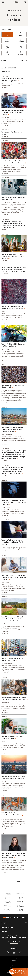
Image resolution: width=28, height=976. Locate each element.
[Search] (25, 2)
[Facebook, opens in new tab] (8, 952)
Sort (21, 60)
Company (4, 923)
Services (4, 931)
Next (18, 881)
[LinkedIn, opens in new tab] (14, 952)
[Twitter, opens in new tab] (19, 952)
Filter (4, 60)
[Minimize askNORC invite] (26, 969)
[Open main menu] (2, 2)
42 (17, 877)
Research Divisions (7, 927)
